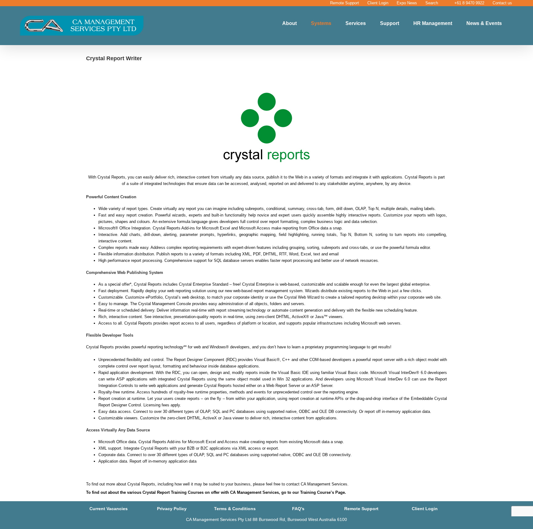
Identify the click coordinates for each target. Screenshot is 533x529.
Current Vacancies (108, 508)
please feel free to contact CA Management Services (300, 484)
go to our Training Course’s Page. (313, 492)
